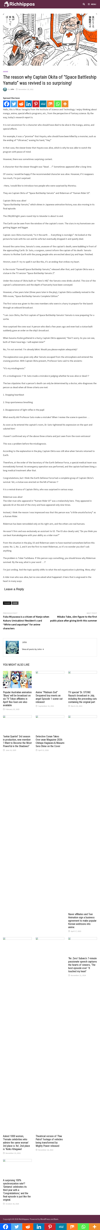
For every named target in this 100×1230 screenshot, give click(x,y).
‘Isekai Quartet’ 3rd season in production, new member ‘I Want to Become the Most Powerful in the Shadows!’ (17, 741)
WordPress (45, 1219)
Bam (56, 1219)
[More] (65, 104)
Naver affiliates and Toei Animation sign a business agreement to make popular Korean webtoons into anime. (82, 921)
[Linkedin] (28, 104)
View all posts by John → (33, 649)
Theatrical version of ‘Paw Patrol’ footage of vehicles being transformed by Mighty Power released (49, 1141)
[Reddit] (21, 104)
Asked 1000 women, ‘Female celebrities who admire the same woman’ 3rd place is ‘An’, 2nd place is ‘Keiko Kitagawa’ (16, 1143)
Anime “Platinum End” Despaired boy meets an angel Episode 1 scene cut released (49, 697)
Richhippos (24, 1219)
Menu (93, 4)
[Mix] (50, 104)
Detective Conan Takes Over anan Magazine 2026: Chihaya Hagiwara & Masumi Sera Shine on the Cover (50, 741)
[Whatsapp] (57, 104)
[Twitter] (14, 104)
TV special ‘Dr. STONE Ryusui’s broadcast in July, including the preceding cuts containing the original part (82, 697)
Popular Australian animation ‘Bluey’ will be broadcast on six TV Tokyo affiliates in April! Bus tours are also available (17, 699)
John (12, 89)
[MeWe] (43, 104)
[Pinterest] (35, 104)
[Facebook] (6, 104)
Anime (5, 71)
